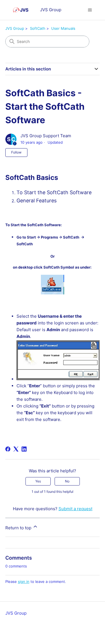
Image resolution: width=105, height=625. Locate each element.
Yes (38, 481)
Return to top (18, 527)
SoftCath (37, 28)
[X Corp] (15, 449)
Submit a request (75, 508)
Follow (16, 152)
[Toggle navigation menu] (90, 10)
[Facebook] (7, 449)
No (67, 481)
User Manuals (63, 28)
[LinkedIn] (24, 449)
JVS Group (14, 28)
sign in (23, 581)
